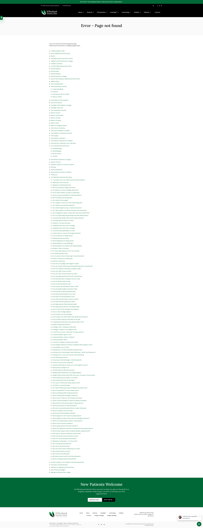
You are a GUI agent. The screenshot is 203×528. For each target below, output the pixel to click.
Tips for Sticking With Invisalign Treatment (65, 395)
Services (89, 12)
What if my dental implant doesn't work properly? (67, 421)
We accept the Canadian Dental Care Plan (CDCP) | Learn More (100, 2)
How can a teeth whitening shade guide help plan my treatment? (72, 266)
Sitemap (53, 167)
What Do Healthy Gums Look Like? (62, 411)
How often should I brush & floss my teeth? (65, 299)
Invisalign (113, 12)
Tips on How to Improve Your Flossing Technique (67, 398)
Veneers (54, 156)
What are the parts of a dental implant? (64, 406)
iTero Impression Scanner (58, 110)
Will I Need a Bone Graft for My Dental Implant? (66, 456)
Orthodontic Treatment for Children (62, 141)
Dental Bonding (57, 148)
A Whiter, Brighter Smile (58, 51)
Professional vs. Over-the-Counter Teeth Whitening (68, 355)
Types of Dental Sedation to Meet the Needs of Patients (69, 400)
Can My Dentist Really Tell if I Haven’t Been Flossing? (68, 218)
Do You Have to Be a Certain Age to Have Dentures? (68, 256)
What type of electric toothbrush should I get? (66, 433)
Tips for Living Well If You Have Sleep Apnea (65, 390)
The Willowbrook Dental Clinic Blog (61, 177)
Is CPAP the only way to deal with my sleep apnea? (68, 332)
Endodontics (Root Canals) (60, 94)
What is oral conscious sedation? (62, 423)
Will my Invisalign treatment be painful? (64, 459)
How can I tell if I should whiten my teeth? (65, 274)
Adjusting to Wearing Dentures (61, 185)
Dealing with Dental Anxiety (60, 238)
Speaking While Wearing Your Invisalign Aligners (66, 373)
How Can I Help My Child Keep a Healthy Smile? (66, 269)
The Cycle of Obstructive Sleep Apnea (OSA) (66, 383)
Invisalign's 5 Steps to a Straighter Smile (64, 329)
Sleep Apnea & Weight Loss (60, 368)
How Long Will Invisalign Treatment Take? (64, 289)
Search (65, 523)
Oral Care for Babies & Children (60, 131)
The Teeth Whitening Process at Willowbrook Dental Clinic (69, 388)
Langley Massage (111, 515)
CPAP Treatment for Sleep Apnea (62, 236)
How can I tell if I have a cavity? (62, 271)
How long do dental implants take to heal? (65, 286)
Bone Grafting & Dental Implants (62, 198)
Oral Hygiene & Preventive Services (61, 133)
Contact (157, 12)
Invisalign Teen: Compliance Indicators (64, 327)
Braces (53, 56)
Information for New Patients (59, 100)
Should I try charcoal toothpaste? (62, 362)
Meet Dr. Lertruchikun (57, 115)
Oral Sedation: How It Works (60, 347)
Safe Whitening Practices (60, 357)
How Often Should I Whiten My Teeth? (63, 302)
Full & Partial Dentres (57, 84)
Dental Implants (56, 69)
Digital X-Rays (55, 81)
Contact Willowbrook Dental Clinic (61, 66)
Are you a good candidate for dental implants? (67, 195)
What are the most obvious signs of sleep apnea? (67, 403)
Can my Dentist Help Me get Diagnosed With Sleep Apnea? (70, 215)
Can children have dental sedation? (63, 205)
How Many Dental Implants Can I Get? (64, 294)
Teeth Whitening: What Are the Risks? (63, 380)
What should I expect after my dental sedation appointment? (71, 431)
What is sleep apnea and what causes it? (65, 426)
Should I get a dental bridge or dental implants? (67, 360)
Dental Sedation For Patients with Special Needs (67, 246)
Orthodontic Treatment (58, 138)
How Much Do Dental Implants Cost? (63, 297)
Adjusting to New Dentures (60, 182)
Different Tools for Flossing (60, 248)
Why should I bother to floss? (61, 451)
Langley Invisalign (99, 515)
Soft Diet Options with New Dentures (63, 370)
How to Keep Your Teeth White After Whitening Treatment (70, 317)
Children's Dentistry (56, 64)
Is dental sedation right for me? (62, 335)
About (80, 12)
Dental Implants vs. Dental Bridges (62, 243)
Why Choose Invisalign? (58, 470)
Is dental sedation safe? (59, 340)
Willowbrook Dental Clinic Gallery (61, 472)
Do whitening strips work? (60, 253)
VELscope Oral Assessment (59, 465)
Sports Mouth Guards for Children (61, 172)
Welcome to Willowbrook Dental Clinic (62, 467)
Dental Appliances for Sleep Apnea (63, 241)
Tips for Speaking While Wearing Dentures (65, 393)
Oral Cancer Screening (58, 128)
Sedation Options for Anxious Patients (62, 165)
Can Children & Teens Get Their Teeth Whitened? (67, 203)
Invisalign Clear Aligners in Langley (61, 105)
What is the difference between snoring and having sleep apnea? (72, 428)
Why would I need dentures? (61, 454)
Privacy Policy (52, 523)
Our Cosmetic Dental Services (60, 146)
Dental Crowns (56, 154)
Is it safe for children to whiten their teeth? (65, 342)
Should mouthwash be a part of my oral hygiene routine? (70, 365)
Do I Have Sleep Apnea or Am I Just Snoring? (65, 251)
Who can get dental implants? (61, 444)
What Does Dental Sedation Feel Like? (63, 413)
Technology (125, 12)
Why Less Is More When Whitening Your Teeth (66, 449)
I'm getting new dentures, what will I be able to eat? (68, 322)
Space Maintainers (56, 170)
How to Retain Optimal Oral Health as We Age (66, 319)
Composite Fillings (57, 89)
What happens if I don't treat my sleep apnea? (66, 416)
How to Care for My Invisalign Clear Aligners (65, 309)
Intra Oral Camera (56, 103)
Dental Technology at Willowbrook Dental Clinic (65, 79)
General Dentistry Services (59, 86)
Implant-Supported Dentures (61, 324)
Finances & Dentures (58, 261)
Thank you (54, 175)
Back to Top (75, 523)
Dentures (55, 92)
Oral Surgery (54, 136)
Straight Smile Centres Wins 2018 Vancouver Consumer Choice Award (73, 375)
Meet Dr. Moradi (55, 118)
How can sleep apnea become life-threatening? (67, 276)
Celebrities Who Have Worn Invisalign (63, 226)
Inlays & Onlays (57, 97)
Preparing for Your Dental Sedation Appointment (67, 350)
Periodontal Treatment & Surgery (61, 159)
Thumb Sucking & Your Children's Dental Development (67, 462)
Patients (146, 12)
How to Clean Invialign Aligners (61, 312)
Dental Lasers (55, 71)
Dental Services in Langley (59, 76)
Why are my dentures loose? (61, 446)
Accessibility (60, 523)
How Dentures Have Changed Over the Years (66, 279)
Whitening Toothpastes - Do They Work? (64, 441)
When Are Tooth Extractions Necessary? (64, 438)
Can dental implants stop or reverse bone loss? (67, 208)
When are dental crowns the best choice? (65, 436)
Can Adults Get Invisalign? (60, 200)
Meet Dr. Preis (55, 123)
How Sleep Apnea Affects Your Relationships (66, 307)
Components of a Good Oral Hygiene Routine (66, 233)
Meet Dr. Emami (55, 113)
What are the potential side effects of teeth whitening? (69, 408)
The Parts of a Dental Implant (61, 385)
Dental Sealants (56, 74)
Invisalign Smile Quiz (57, 108)
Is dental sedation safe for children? (63, 337)
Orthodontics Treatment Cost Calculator (63, 143)
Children (136, 12)
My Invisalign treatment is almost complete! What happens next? (72, 345)
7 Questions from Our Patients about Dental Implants (68, 180)
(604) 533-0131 (67, 5)
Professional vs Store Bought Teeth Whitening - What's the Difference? (74, 352)
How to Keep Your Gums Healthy (62, 314)
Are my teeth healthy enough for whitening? (66, 193)
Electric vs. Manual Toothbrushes (62, 258)
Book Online (108, 499)
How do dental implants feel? (61, 281)
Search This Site (55, 162)
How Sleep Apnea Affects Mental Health (64, 304)
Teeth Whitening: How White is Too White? (65, 378)
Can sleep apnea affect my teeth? (63, 220)
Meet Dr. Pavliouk (56, 120)
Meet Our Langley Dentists (59, 125)
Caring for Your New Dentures (61, 223)
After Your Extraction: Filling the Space (63, 187)
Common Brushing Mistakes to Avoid (63, 231)
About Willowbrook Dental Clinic (60, 53)
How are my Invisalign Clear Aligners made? (65, 264)
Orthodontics (101, 12)
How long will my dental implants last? (64, 291)
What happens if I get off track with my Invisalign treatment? (71, 418)
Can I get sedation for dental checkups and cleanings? (69, 210)
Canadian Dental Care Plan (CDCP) (62, 59)
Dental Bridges (56, 151)
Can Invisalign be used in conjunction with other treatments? (71, 213)
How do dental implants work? (61, 284)
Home (81, 513)
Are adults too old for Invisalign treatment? (65, 190)
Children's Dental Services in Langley (62, 61)
